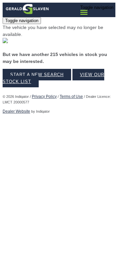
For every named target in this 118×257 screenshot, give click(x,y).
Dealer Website (16, 111)
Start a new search (37, 74)
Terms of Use (71, 96)
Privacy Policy (44, 96)
